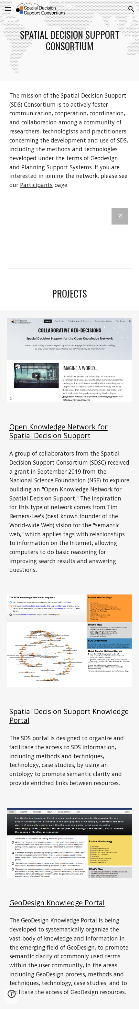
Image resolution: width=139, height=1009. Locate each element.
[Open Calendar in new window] (120, 216)
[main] (70, 40)
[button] (8, 9)
